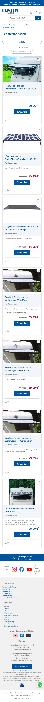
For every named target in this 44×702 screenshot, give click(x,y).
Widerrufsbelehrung (34, 693)
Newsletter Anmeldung (11, 626)
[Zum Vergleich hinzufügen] (7, 120)
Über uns (6, 606)
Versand (28, 671)
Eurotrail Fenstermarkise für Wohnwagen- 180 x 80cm (18, 369)
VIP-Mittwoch (28, 660)
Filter (23, 41)
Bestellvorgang (7, 591)
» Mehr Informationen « (34, 680)
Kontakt (6, 609)
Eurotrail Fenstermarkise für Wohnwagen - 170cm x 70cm (18, 439)
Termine (6, 619)
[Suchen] (38, 18)
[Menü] (3, 18)
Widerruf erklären (22, 666)
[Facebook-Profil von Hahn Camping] (21, 569)
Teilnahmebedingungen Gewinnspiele (22, 695)
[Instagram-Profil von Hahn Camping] (14, 569)
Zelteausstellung (9, 622)
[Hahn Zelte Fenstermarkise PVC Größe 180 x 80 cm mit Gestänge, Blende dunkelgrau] (22, 69)
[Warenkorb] (39, 12)
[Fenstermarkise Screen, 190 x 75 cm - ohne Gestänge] (22, 210)
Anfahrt (6, 611)
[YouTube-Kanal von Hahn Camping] (29, 569)
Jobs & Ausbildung (9, 624)
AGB (25, 693)
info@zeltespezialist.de (24, 649)
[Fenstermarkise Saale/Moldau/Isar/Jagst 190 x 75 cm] (22, 140)
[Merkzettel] (35, 12)
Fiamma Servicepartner (11, 615)
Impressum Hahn (8, 693)
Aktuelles (6, 617)
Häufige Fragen (7, 593)
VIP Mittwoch (8, 613)
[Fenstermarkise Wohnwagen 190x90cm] (22, 281)
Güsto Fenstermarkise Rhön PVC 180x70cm (20, 510)
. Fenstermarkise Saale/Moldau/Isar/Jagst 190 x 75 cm (21, 157)
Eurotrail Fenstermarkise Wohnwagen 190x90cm (16, 298)
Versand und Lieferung (9, 587)
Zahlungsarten (6, 589)
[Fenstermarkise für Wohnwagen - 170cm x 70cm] (22, 421)
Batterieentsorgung (8, 596)
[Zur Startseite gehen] (10, 11)
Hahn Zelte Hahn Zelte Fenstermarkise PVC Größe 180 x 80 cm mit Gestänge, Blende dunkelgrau (22, 87)
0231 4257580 (30, 2)
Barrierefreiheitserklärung (10, 598)
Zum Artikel (22, 111)
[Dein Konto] (31, 12)
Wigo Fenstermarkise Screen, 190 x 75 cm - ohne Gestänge (21, 228)
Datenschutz (19, 693)
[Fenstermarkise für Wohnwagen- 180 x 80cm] (22, 351)
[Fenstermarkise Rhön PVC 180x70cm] (22, 492)
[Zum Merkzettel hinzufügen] (38, 59)
